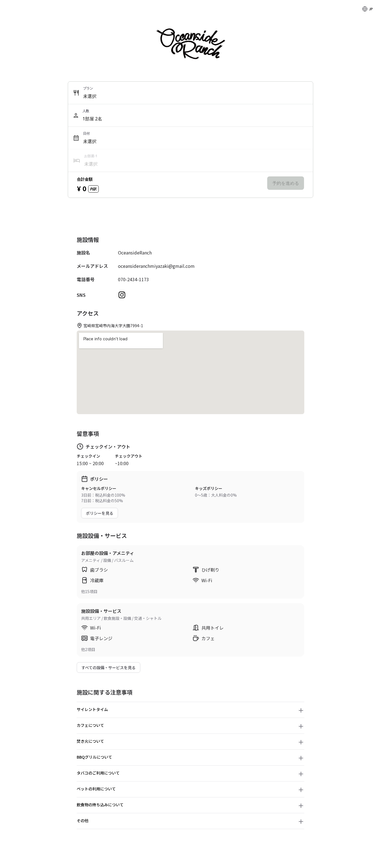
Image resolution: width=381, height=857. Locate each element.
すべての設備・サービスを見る (108, 667)
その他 (82, 820)
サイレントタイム (92, 709)
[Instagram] (121, 294)
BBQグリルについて (94, 757)
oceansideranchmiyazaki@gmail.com (156, 266)
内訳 (93, 188)
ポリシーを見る (99, 513)
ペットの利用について (96, 789)
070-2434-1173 (133, 279)
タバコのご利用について (98, 773)
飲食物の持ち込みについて (100, 804)
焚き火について (90, 741)
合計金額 (85, 179)
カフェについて (90, 725)
